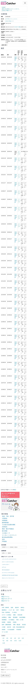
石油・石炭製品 (6, 612)
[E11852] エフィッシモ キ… (12, 18)
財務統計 (3, 664)
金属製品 (4, 617)
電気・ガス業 (19, 619)
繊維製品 (4, 610)
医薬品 (22, 610)
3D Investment (5, 569)
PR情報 (4, 541)
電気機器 (15, 617)
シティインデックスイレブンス (9, 559)
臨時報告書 (5, 522)
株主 (15, 489)
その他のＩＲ (6, 533)
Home (3, 7)
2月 (7, 638)
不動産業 (18, 629)
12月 (3, 643)
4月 (15, 638)
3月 (11, 638)
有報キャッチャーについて (9, 669)
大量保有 (4, 518)
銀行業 (9, 627)
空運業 (14, 622)
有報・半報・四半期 (8, 516)
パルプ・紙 (11, 610)
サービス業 (5, 632)
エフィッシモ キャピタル (8, 561)
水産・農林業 (5, 607)
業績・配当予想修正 (8, 528)
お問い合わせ (5, 675)
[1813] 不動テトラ (7, 10)
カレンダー (4, 667)
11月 (20, 640)
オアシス (4, 567)
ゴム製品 (14, 612)
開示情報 (3, 655)
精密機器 (4, 619)
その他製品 (11, 619)
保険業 (3, 629)
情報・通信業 (16, 624)
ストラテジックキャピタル (8, 572)
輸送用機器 (22, 617)
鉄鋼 (14, 614)
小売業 (3, 627)
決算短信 (4, 526)
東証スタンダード (6, 598)
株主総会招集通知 (7, 537)
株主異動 (4, 531)
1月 (3, 638)
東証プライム (5, 596)
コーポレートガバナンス (9, 535)
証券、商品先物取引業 (19, 627)
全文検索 (3, 657)
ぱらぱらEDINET (6, 660)
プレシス (3, 672)
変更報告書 (16, 59)
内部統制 (4, 520)
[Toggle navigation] (25, 2)
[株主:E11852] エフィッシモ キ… (11, 9)
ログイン (4, 586)
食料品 (22, 607)
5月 (19, 638)
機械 (10, 617)
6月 (23, 638)
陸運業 (3, 622)
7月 (3, 640)
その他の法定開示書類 (8, 524)
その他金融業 (10, 629)
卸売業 (24, 624)
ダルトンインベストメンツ (8, 578)
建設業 (17, 607)
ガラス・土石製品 (6, 614)
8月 (7, 640)
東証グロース (5, 600)
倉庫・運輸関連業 (6, 624)
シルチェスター (5, 564)
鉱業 (12, 607)
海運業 (9, 622)
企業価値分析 (5, 662)
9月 (11, 640)
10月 (15, 640)
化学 (17, 610)
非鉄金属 (20, 614)
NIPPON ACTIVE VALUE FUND (10, 575)
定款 (3, 539)
